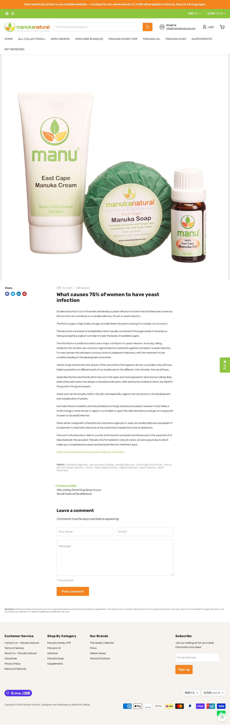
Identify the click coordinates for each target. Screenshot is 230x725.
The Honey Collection (102, 643)
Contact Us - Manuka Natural (21, 643)
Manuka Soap (55, 658)
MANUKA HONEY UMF (123, 38)
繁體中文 (193, 13)
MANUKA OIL (151, 38)
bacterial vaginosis (77, 464)
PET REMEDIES (14, 49)
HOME (8, 38)
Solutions (52, 653)
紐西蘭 (215, 13)
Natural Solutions (100, 658)
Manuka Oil (54, 648)
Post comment (73, 591)
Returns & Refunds (15, 669)
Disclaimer (10, 658)
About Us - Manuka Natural (20, 653)
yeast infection (147, 467)
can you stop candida (101, 464)
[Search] (147, 27)
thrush (89, 467)
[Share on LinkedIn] (19, 294)
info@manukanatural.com (181, 28)
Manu (93, 648)
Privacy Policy (12, 663)
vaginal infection (128, 467)
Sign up (184, 669)
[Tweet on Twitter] (13, 294)
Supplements (55, 663)
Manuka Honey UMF (59, 643)
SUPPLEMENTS (202, 38)
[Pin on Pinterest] (24, 294)
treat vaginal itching (106, 467)
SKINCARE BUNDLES (89, 38)
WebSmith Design (81, 704)
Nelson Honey (98, 653)
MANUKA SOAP (176, 38)
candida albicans (125, 464)
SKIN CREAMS (60, 38)
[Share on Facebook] (7, 294)
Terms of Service (14, 648)
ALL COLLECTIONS (31, 38)
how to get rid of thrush (149, 464)
